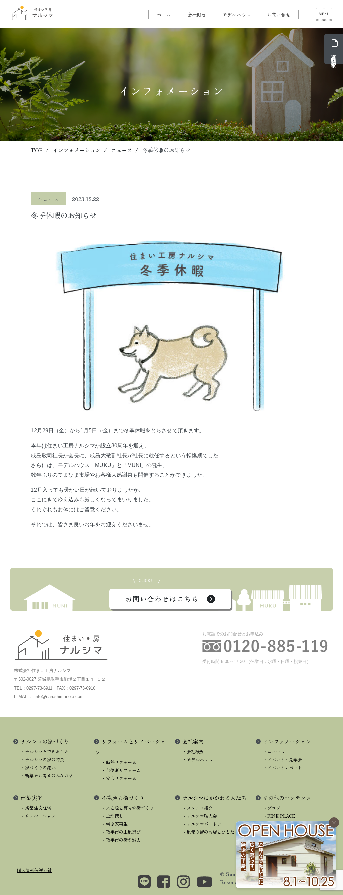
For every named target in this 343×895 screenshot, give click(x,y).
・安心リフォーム (118, 778)
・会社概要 (193, 751)
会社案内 (193, 741)
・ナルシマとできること (45, 751)
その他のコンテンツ (287, 798)
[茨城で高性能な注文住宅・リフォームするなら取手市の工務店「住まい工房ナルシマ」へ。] (33, 12)
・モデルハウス (197, 759)
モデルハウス (236, 14)
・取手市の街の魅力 (121, 840)
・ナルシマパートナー (204, 824)
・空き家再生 (114, 824)
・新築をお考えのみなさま (47, 775)
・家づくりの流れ (38, 767)
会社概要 (196, 14)
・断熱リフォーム (118, 762)
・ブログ (271, 807)
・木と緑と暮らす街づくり (127, 807)
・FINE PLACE (279, 816)
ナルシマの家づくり (45, 741)
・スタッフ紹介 (197, 807)
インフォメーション (77, 150)
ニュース (121, 150)
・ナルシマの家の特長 (42, 759)
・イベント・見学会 (282, 759)
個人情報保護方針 (34, 870)
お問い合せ (278, 14)
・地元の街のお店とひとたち (210, 832)
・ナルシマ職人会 (199, 816)
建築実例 (31, 798)
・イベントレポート (282, 767)
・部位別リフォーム (121, 770)
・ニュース (274, 751)
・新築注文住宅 (36, 807)
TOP (37, 150)
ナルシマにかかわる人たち (214, 798)
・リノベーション (38, 816)
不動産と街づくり (122, 798)
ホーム (164, 14)
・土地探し (112, 816)
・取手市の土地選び (121, 832)
